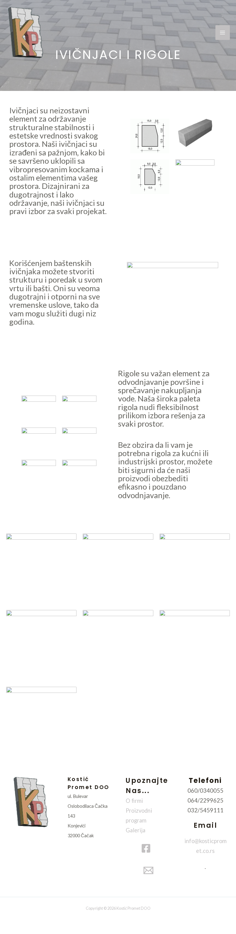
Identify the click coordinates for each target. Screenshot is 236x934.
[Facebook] (146, 848)
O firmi (134, 800)
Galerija (135, 830)
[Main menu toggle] (222, 32)
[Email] (148, 870)
